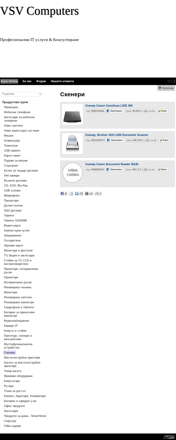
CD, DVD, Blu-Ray (16, 185)
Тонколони (11, 145)
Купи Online (9, 81)
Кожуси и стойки (15, 330)
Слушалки (11, 165)
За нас (26, 81)
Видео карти (12, 225)
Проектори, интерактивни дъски (21, 270)
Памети (9, 215)
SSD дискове (12, 210)
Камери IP (11, 325)
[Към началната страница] (88, 38)
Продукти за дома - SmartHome (25, 416)
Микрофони (12, 195)
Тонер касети (12, 371)
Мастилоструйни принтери (22, 357)
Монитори (10, 292)
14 (91, 193)
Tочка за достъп (15, 391)
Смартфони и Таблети (19, 307)
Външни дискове (15, 180)
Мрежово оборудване (18, 376)
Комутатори (12, 381)
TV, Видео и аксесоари (19, 255)
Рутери (9, 386)
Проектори (11, 277)
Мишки (8, 135)
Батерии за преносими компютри (19, 314)
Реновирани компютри (19, 302)
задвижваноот (169, 437)
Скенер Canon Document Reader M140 (111, 164)
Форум (41, 81)
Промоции (11, 107)
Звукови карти (13, 245)
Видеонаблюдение (16, 320)
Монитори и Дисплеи (18, 250)
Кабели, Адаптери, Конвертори (25, 396)
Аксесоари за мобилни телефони (19, 119)
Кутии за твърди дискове (21, 170)
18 (81, 193)
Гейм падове (12, 426)
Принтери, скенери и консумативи (18, 337)
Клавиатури (12, 140)
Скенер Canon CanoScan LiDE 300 (109, 105)
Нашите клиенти (62, 81)
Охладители (12, 240)
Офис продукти (14, 406)
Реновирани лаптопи (18, 297)
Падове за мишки (16, 160)
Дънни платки (13, 205)
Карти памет (12, 155)
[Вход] (171, 81)
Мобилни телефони (17, 112)
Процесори (11, 200)
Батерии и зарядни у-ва (20, 401)
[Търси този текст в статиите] (40, 94)
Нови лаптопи (13, 125)
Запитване (116, 111)
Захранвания (12, 235)
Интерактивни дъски (18, 282)
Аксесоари (11, 411)
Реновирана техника (17, 287)
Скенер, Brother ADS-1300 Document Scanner (116, 135)
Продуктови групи (15, 102)
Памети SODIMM (15, 220)
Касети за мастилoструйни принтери (22, 364)
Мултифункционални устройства (18, 346)
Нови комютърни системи (21, 130)
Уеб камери (11, 175)
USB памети (12, 150)
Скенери (9, 352)
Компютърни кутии (17, 230)
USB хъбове (12, 190)
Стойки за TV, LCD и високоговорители (17, 262)
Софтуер (10, 421)
